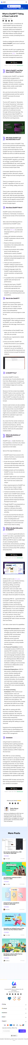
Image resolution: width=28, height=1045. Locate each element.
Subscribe (22, 1031)
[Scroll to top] (25, 1042)
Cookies (15, 1039)
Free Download (14, 62)
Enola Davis (7, 909)
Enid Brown (7, 960)
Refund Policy (20, 1039)
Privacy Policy (20, 1038)
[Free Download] (14, 62)
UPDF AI (5, 534)
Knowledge (6, 855)
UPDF (4, 2)
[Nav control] (26, 2)
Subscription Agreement (9, 1039)
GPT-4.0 (12, 230)
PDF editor (17, 579)
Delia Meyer (4, 18)
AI (11, 441)
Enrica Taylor (7, 858)
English (14, 1035)
